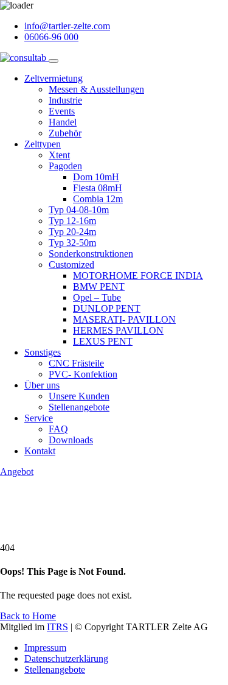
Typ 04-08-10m (79, 210)
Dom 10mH (96, 177)
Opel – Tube (97, 297)
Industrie (65, 100)
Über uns (42, 385)
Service (38, 418)
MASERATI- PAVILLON (124, 319)
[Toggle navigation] (53, 61)
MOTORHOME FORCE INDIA (138, 275)
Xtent (59, 155)
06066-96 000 (51, 37)
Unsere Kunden (79, 396)
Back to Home (28, 616)
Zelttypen (42, 144)
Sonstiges (42, 352)
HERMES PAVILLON (118, 330)
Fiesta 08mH (97, 188)
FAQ (58, 429)
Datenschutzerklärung (66, 658)
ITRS (57, 627)
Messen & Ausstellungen (96, 89)
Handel (63, 122)
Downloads (71, 440)
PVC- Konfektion (83, 374)
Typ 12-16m (72, 221)
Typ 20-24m (72, 232)
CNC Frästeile (76, 363)
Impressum (45, 647)
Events (62, 111)
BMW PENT (99, 286)
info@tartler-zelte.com (67, 26)
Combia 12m (98, 199)
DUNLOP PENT (106, 308)
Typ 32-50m (72, 242)
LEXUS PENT (103, 341)
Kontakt (39, 451)
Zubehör (65, 133)
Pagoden (65, 166)
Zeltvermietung (53, 78)
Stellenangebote (79, 407)
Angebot (16, 471)
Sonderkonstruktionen (91, 253)
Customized (71, 264)
